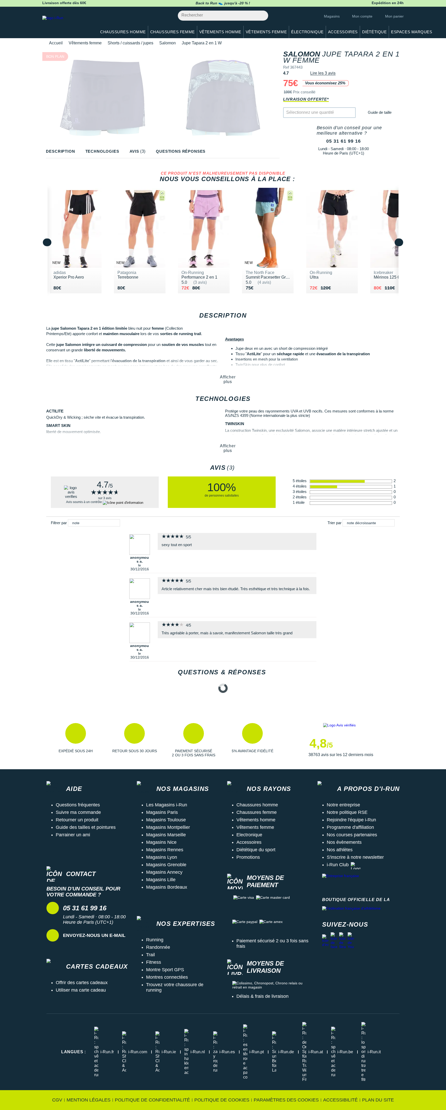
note (75, 523)
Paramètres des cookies (286, 1100)
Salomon (167, 43)
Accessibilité (340, 1100)
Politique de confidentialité (152, 1100)
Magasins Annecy (164, 872)
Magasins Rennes (164, 849)
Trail (150, 954)
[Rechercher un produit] (261, 15)
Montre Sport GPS (165, 969)
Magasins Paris (162, 812)
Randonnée (158, 947)
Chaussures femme (256, 812)
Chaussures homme (257, 804)
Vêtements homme (255, 819)
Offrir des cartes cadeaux (82, 982)
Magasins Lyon (161, 857)
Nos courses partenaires (352, 834)
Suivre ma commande (78, 812)
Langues (73, 1052)
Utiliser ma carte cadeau (81, 990)
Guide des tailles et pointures (86, 827)
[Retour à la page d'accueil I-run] (66, 24)
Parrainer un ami (73, 834)
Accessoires (248, 842)
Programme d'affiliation (350, 827)
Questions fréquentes (78, 804)
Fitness (153, 962)
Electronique (249, 834)
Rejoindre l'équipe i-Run (351, 819)
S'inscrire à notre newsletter (355, 857)
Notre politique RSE (347, 812)
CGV (57, 1100)
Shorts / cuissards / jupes (130, 43)
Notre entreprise (343, 804)
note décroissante (361, 523)
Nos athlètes (340, 849)
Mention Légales (88, 1100)
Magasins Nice (161, 842)
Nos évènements (344, 842)
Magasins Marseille (166, 834)
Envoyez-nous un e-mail (94, 935)
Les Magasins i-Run (166, 804)
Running (154, 939)
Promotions (248, 857)
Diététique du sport (255, 849)
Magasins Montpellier (168, 827)
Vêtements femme (85, 43)
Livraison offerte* (306, 99)
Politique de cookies (221, 1100)
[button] (75, 740)
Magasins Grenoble (166, 864)
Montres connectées (167, 977)
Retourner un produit (77, 819)
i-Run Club (338, 864)
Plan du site (378, 1100)
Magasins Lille (161, 879)
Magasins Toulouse (166, 819)
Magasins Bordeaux (166, 887)
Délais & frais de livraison (262, 996)
